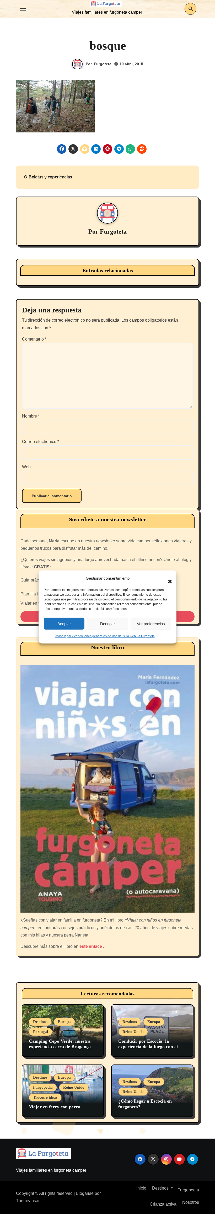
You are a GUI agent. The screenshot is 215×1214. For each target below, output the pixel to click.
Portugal (40, 1032)
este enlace (91, 946)
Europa (64, 1022)
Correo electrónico (40, 441)
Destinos (40, 1022)
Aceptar (64, 623)
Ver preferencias (151, 623)
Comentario (34, 339)
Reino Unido (133, 1032)
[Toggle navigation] (23, 9)
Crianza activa (163, 1204)
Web (26, 467)
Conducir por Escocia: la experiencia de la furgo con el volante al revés (148, 1046)
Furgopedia (43, 1087)
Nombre (31, 416)
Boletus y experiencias (50, 177)
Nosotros (190, 1202)
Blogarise (85, 1193)
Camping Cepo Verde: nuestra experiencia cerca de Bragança (60, 1044)
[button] (167, 578)
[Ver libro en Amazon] (107, 789)
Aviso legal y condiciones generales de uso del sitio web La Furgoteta (105, 636)
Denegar (107, 623)
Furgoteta (102, 64)
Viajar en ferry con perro (54, 1106)
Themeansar (27, 1200)
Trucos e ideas (45, 1097)
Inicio (140, 1188)
